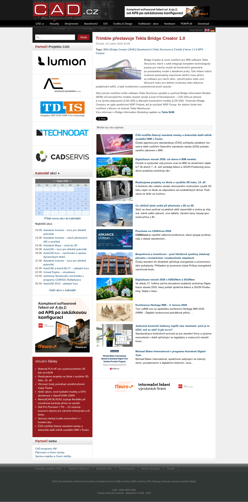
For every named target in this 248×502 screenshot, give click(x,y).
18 (47, 203)
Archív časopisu (151, 468)
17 (39, 203)
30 (86, 208)
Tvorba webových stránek (110, 493)
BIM (105, 49)
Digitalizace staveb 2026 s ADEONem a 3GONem (165, 279)
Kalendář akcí (104, 468)
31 (39, 213)
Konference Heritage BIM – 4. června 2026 (161, 305)
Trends (171, 468)
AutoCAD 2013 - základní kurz (60, 283)
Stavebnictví (144, 49)
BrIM (132, 49)
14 (70, 199)
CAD (114, 490)
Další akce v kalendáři (62, 290)
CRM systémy (122, 481)
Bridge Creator (118, 49)
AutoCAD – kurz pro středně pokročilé (65, 249)
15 (78, 199)
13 (62, 199)
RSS (55, 481)
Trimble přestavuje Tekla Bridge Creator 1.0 (140, 38)
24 (39, 208)
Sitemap (156, 481)
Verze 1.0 (189, 49)
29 (78, 208)
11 (47, 199)
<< (54, 181)
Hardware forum (105, 481)
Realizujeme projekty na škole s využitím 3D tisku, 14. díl (170, 182)
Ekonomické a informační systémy (77, 481)
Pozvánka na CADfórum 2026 (153, 231)
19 (55, 203)
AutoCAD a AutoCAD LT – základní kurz (66, 268)
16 (86, 199)
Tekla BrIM (167, 112)
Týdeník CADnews (78, 468)
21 (70, 203)
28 (70, 208)
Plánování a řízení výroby (49, 452)
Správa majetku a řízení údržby (53, 456)
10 (39, 199)
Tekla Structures (162, 49)
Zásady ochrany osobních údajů (178, 481)
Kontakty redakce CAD (48, 468)
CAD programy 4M (46, 448)
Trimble (178, 49)
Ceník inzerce (127, 468)
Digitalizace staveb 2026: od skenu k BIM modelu (165, 159)
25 (47, 208)
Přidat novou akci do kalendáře (62, 218)
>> (70, 181)
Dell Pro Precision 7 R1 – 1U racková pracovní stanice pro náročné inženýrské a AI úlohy (64, 410)
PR (149, 481)
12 (55, 199)
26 (55, 208)
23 (86, 203)
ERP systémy (139, 481)
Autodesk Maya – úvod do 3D (60, 245)
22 (78, 203)
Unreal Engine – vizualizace (59, 272)
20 (62, 203)
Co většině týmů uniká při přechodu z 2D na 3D (164, 205)
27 (62, 208)
